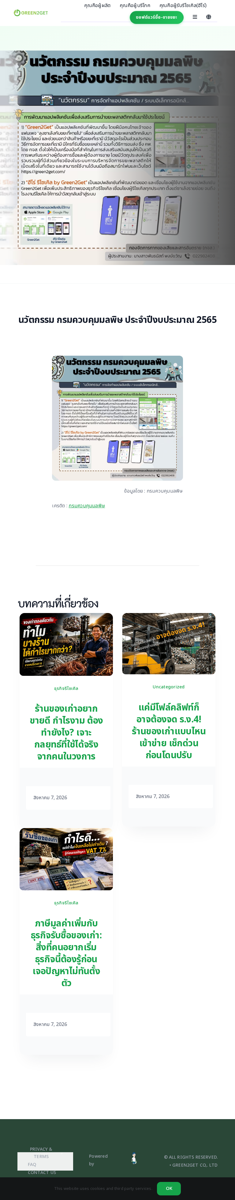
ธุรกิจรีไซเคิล (66, 688)
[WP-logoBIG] (31, 12)
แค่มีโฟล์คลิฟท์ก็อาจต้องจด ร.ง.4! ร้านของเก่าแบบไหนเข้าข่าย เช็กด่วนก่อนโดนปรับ (169, 732)
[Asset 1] (134, 1154)
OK (169, 1188)
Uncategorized (169, 687)
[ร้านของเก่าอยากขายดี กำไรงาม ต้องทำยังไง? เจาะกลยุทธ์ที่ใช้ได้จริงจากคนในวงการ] (66, 617)
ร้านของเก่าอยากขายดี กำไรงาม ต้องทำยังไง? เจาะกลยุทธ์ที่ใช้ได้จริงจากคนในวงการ (66, 733)
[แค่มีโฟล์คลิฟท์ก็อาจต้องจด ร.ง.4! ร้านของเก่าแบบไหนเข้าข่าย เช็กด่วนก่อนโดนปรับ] (168, 617)
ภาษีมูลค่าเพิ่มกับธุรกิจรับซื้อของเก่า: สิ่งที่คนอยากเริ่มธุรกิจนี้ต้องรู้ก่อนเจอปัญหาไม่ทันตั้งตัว (66, 953)
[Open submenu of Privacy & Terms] (61, 1153)
